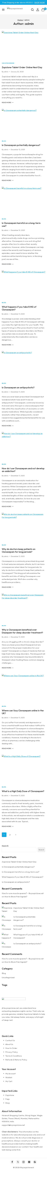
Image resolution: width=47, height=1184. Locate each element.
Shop (7, 1103)
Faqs (7, 1099)
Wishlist (8, 1077)
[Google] (35, 1162)
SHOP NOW (39, 2)
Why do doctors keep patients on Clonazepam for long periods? (18, 550)
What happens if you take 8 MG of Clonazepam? (22, 877)
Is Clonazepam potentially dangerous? (21, 145)
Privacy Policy (11, 1052)
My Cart (8, 1081)
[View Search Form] (32, 9)
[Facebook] (12, 1162)
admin (6, 72)
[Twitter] (18, 1162)
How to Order (11, 1048)
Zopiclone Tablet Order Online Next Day (22, 67)
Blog (4, 141)
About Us (9, 1044)
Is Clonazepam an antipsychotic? (18, 387)
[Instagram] (23, 1162)
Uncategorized (8, 63)
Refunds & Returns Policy (16, 1060)
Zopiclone (9, 1095)
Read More (7, 102)
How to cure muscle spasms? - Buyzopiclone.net (23, 893)
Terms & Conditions (13, 1056)
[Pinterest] (29, 1162)
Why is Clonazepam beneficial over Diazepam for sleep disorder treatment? (22, 631)
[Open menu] (3, 9)
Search (5, 846)
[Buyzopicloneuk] (19, 9)
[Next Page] (15, 834)
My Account (10, 1073)
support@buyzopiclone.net (13, 1125)
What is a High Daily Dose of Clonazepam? (23, 791)
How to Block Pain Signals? (15, 896)
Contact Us (10, 1040)
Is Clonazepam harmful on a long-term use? (20, 872)
